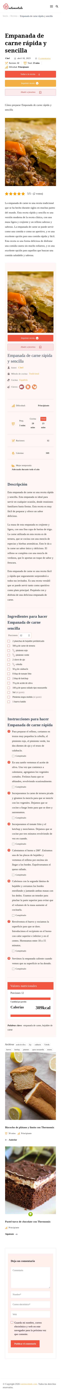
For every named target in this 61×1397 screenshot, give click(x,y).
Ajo (30, 1045)
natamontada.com (28, 1384)
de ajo (18, 659)
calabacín (38, 1045)
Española (23, 380)
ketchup (17, 1050)
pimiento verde (20, 655)
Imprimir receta (28, 83)
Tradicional (34, 373)
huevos (8, 1050)
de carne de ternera (23, 646)
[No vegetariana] (21, 386)
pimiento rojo (20, 650)
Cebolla (46, 1045)
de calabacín (20, 669)
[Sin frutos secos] (28, 386)
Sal (18, 692)
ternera (49, 1050)
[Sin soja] (34, 386)
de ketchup (20, 678)
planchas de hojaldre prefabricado (28, 641)
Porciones (13, 635)
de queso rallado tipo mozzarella (29, 688)
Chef (7, 58)
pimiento (26, 1050)
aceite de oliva (20, 1045)
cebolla (17, 664)
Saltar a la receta (28, 74)
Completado (20, 756)
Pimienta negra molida (26, 697)
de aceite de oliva (22, 683)
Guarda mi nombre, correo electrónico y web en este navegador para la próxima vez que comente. (30, 1328)
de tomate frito (21, 673)
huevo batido (19, 701)
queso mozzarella (38, 1050)
